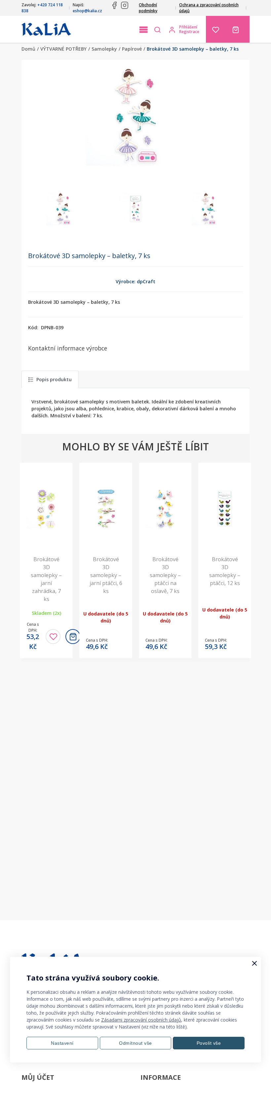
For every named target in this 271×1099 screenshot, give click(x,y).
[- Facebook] (114, 5)
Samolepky (104, 49)
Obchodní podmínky (148, 8)
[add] (72, 636)
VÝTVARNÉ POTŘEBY (63, 49)
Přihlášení (188, 27)
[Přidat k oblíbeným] (53, 636)
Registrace (189, 31)
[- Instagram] (125, 5)
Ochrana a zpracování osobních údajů (209, 8)
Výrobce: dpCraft (135, 281)
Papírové (132, 49)
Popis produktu (54, 379)
